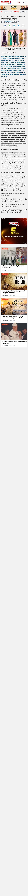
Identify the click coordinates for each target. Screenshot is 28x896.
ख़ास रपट (6, 11)
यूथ (26, 11)
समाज (11, 11)
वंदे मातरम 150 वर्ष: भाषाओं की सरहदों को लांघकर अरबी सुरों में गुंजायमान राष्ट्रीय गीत (13, 317)
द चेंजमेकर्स (16, 11)
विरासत (22, 11)
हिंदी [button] (19, 2)
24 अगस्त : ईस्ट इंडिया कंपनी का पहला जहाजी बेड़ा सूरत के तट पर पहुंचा (14, 292)
